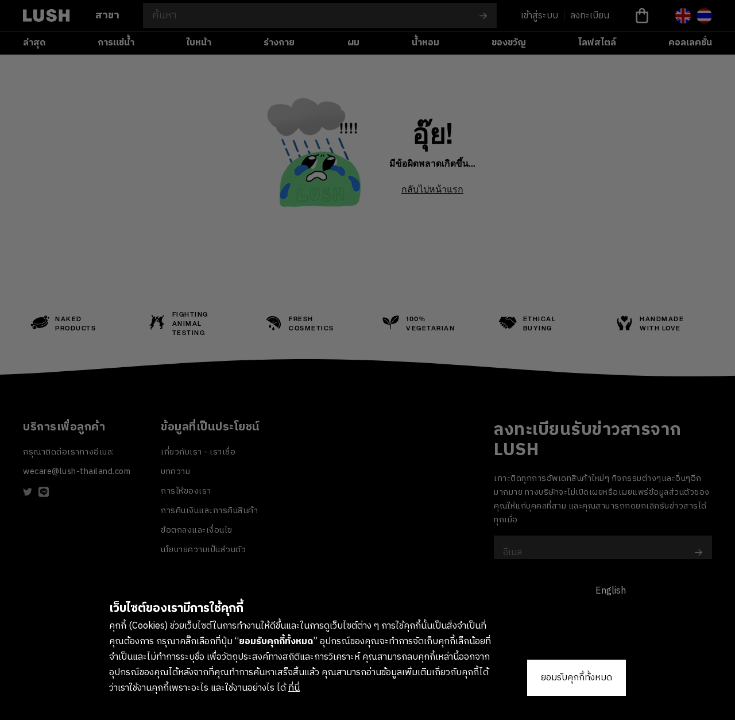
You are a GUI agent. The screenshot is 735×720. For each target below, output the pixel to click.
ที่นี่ (294, 688)
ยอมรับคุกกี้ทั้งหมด (576, 678)
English (610, 591)
